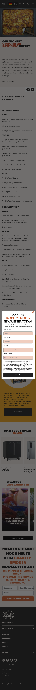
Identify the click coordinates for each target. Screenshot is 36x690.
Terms (25, 370)
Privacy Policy (18, 370)
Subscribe (18, 375)
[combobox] (6, 357)
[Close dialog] (33, 312)
